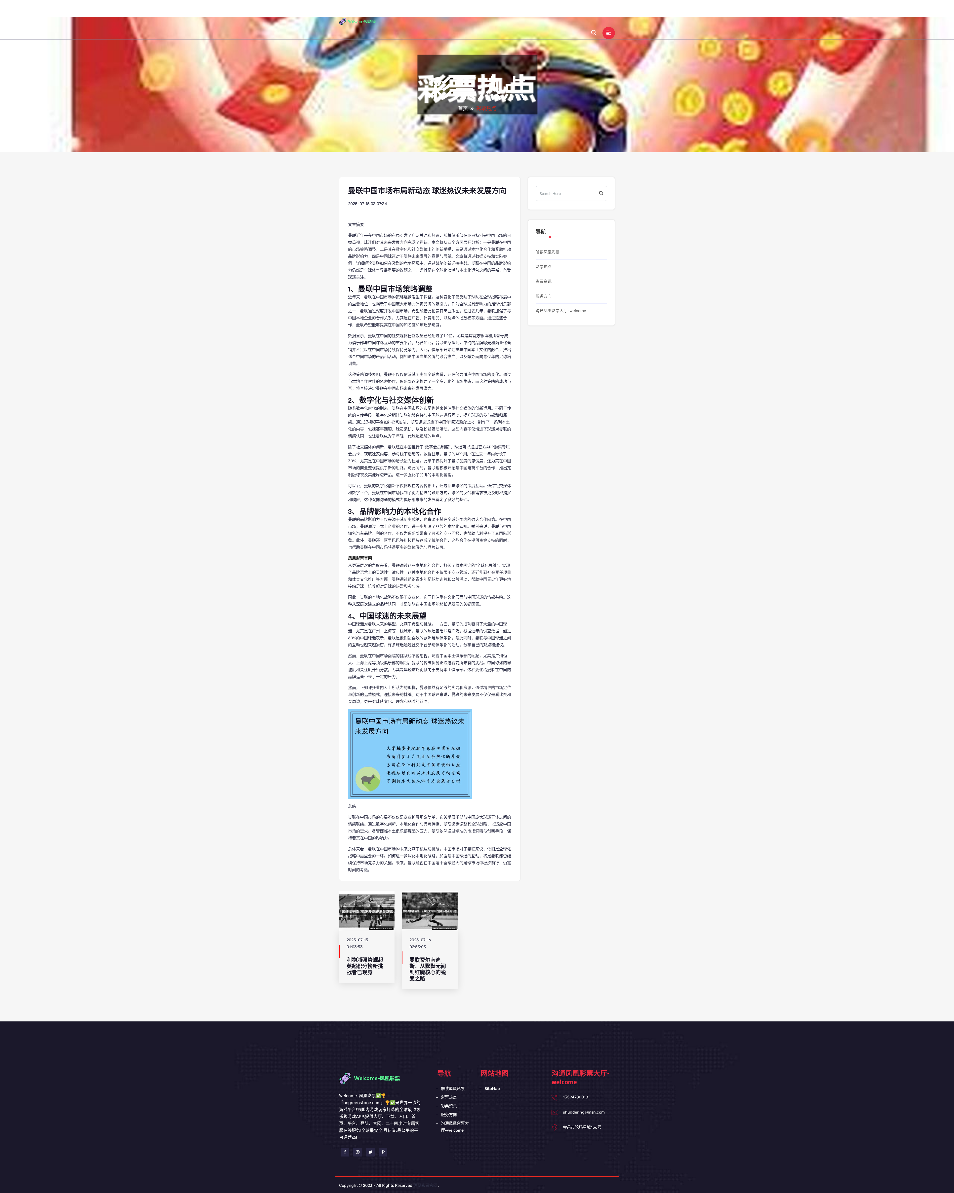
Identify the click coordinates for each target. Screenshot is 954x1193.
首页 (430, 11)
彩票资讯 (511, 11)
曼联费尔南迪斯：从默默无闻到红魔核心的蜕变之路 (427, 969)
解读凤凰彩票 (455, 11)
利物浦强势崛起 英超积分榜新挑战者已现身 (365, 966)
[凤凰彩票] (361, 21)
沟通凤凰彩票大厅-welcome (579, 11)
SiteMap (492, 1088)
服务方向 (536, 11)
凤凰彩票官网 (425, 1185)
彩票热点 (486, 11)
